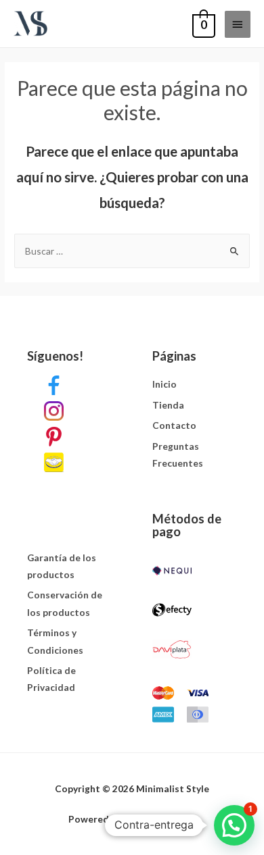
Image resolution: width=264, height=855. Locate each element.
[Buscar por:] (132, 251)
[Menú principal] (237, 24)
